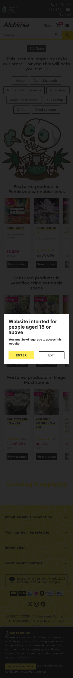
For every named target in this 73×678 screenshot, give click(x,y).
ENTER (21, 355)
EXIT (51, 355)
